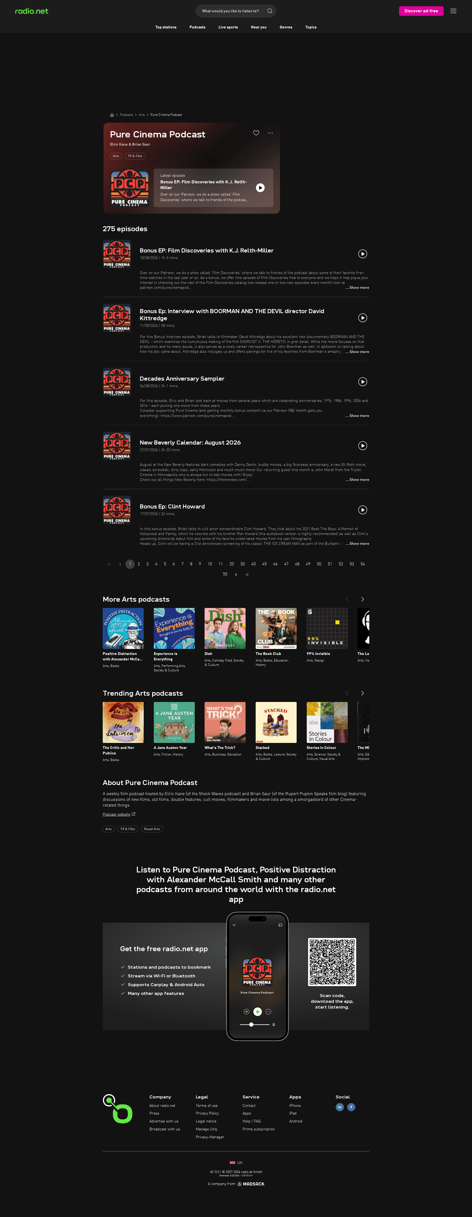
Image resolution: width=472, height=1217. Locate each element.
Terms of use (207, 1106)
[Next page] (236, 574)
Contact (249, 1106)
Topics (311, 27)
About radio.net (162, 1106)
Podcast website (116, 814)
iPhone (295, 1106)
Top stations (165, 27)
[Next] (362, 597)
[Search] (270, 11)
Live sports (228, 27)
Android (295, 1121)
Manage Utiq (206, 1129)
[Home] (112, 115)
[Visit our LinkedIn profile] (340, 1107)
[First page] (109, 564)
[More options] (270, 133)
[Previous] (346, 597)
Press (154, 1113)
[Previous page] (120, 564)
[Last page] (247, 574)
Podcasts (197, 27)
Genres (286, 27)
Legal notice (206, 1121)
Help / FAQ (252, 1121)
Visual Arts (152, 829)
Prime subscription (259, 1129)
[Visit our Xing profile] (351, 1107)
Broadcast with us (164, 1129)
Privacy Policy (207, 1113)
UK (239, 1163)
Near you (259, 27)
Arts (116, 156)
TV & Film (135, 156)
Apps (247, 1113)
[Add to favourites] (256, 132)
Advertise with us (163, 1121)
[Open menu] (453, 11)
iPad (293, 1113)
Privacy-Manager (210, 1137)
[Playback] (260, 187)
